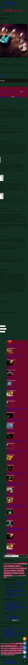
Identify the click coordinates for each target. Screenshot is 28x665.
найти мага (15, 563)
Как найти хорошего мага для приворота (17, 473)
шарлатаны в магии (9, 654)
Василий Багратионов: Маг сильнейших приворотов (14, 591)
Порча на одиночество (12, 494)
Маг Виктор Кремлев (12, 388)
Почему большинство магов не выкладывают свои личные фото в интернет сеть (15, 530)
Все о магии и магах (9, 1)
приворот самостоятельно (11, 568)
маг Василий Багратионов (8, 563)
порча (21, 566)
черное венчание (16, 575)
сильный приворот (17, 650)
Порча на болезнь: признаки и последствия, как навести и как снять (16, 505)
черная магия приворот (11, 652)
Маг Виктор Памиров (12, 367)
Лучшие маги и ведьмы (10, 3)
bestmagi (25, 91)
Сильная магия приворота (10, 4)
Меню (2, 7)
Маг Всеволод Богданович (13, 345)
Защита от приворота (12, 462)
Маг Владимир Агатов (12, 377)
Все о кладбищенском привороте (15, 420)
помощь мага (14, 565)
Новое (8, 339)
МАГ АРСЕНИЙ (11, 398)
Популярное (10, 338)
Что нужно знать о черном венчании (16, 440)
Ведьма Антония (11, 430)
